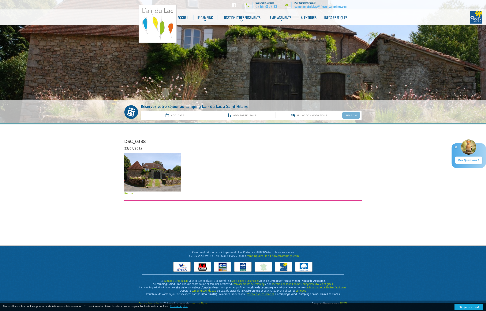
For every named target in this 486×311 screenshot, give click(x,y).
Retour (128, 193)
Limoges (301, 290)
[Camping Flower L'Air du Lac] (476, 17)
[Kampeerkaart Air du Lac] (263, 267)
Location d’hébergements (241, 18)
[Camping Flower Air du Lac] (283, 267)
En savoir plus (179, 306)
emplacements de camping (248, 284)
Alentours (308, 18)
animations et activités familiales (326, 287)
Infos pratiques (335, 18)
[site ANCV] (182, 267)
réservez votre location (261, 294)
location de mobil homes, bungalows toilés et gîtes (302, 284)
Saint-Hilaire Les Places (245, 280)
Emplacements (280, 18)
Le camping (205, 18)
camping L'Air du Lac (176, 280)
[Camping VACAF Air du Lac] (243, 267)
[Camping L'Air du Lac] (158, 24)
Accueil (183, 18)
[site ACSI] (202, 267)
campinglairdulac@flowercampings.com (272, 255)
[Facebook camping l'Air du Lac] (234, 5)
